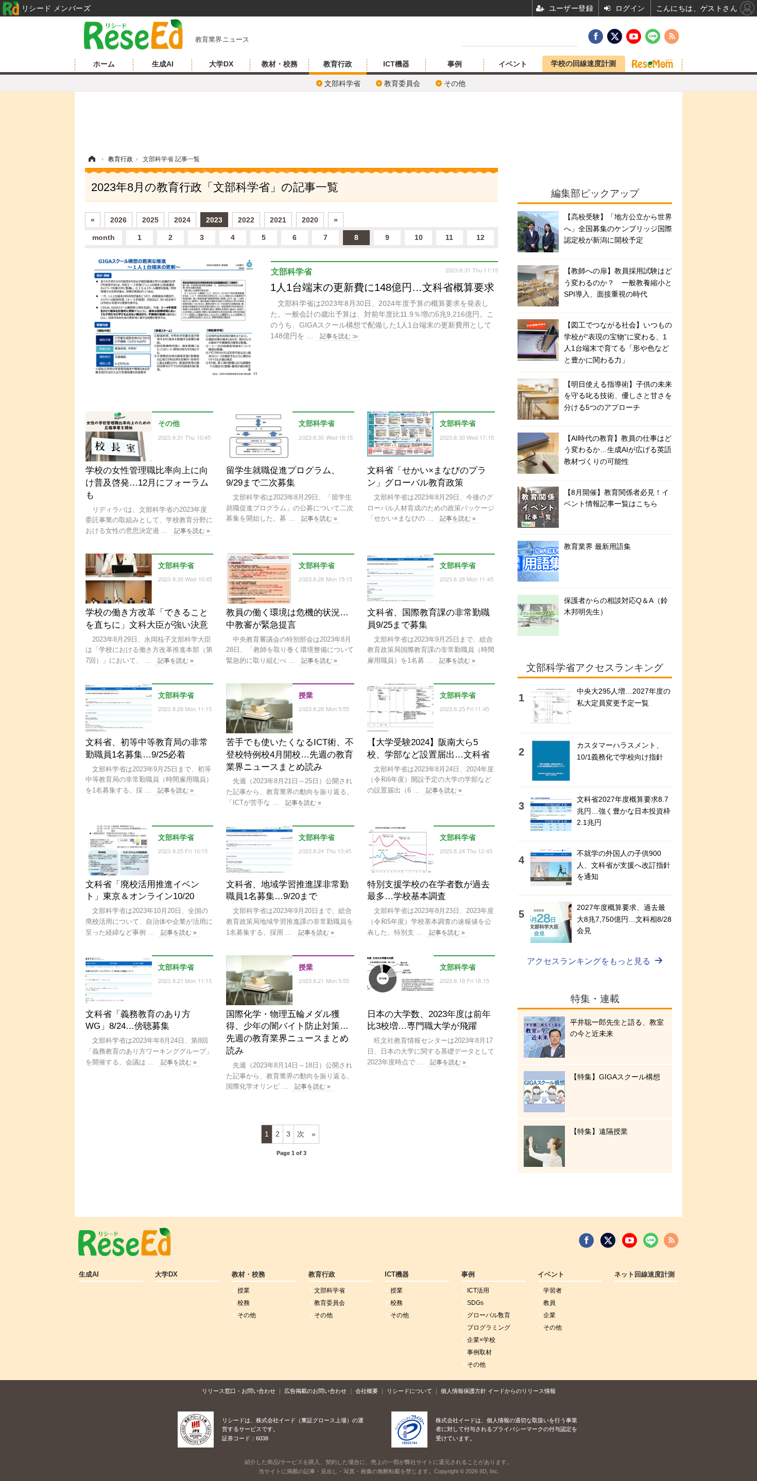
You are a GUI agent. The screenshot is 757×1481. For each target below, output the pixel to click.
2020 (310, 220)
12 (480, 237)
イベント (512, 64)
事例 (455, 64)
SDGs (475, 1302)
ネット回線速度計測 (644, 1274)
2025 (150, 220)
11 (449, 237)
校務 (243, 1302)
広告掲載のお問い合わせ (315, 1391)
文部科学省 (342, 83)
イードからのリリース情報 (522, 1391)
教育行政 (337, 64)
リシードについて (409, 1391)
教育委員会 (402, 83)
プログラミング (488, 1327)
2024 (182, 220)
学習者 (552, 1290)
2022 (246, 220)
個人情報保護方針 (463, 1391)
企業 (549, 1315)
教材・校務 (280, 64)
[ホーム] (91, 159)
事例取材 (479, 1352)
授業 (243, 1290)
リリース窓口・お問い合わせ (239, 1391)
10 (419, 237)
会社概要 (366, 1391)
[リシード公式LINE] (651, 1240)
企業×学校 (481, 1340)
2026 (118, 220)
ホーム (104, 64)
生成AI (163, 64)
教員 (549, 1302)
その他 (455, 83)
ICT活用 (478, 1290)
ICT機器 (396, 64)
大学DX (221, 64)
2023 (214, 220)
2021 (278, 220)
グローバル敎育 (488, 1315)
